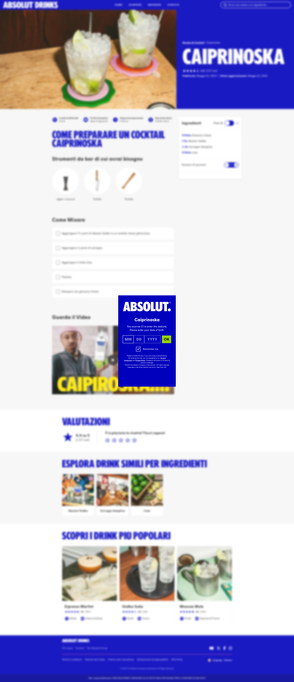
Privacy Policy (140, 360)
